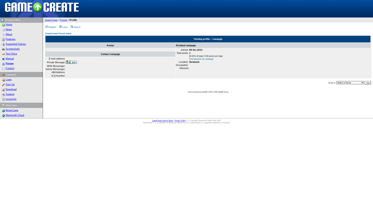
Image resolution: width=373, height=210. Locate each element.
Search (77, 27)
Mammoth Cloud (15, 115)
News (9, 29)
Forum (63, 19)
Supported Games (16, 44)
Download (11, 89)
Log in (65, 27)
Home (9, 24)
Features (11, 39)
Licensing (11, 99)
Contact (10, 68)
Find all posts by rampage (201, 59)
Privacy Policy (180, 120)
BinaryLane (12, 110)
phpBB (204, 92)
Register (52, 27)
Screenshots (13, 48)
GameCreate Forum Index (58, 33)
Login (9, 79)
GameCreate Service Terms (162, 120)
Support (10, 94)
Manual (10, 58)
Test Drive (11, 53)
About (9, 34)
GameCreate (51, 19)
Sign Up (10, 84)
